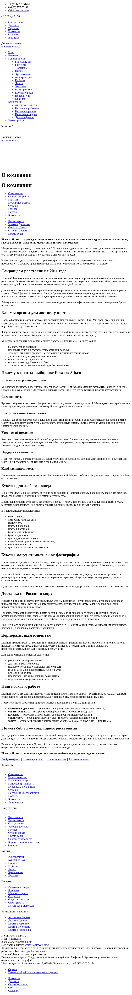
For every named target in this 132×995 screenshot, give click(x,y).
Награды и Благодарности (23, 792)
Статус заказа (16, 22)
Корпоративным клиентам (23, 842)
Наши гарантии (56, 759)
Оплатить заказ (17, 987)
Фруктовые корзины (20, 899)
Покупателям (9, 808)
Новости (13, 795)
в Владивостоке (10, 46)
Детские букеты (24, 117)
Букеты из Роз (16, 859)
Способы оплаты (18, 984)
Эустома (13, 875)
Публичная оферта (19, 202)
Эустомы (20, 86)
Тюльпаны (21, 67)
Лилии (19, 83)
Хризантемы (22, 74)
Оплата (12, 845)
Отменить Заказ (17, 230)
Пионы (19, 70)
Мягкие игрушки (18, 893)
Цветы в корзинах (25, 111)
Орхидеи (20, 98)
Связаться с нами (79, 759)
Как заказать (15, 817)
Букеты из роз (23, 61)
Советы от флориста (20, 838)
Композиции (15, 101)
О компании (15, 193)
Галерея (12, 208)
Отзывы (13, 205)
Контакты (14, 31)
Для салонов (15, 802)
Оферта (12, 969)
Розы (11, 52)
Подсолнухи (22, 95)
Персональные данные (21, 786)
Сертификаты (16, 902)
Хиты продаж (16, 120)
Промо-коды (15, 233)
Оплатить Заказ (17, 227)
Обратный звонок (18, 10)
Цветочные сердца (26, 114)
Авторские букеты (26, 105)
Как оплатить (16, 221)
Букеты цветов (17, 58)
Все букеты (14, 55)
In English (13, 37)
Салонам (13, 34)
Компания (7, 765)
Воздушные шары (18, 887)
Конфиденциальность (21, 783)
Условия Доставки (19, 224)
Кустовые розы (24, 92)
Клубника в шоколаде (21, 905)
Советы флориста (18, 196)
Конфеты (13, 890)
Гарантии (13, 28)
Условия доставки (33, 759)
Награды (13, 211)
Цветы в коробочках (27, 108)
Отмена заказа (16, 832)
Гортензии (21, 64)
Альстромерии (23, 77)
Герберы (20, 80)
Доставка (13, 25)
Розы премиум (23, 89)
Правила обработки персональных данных (33, 972)
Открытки (14, 896)
